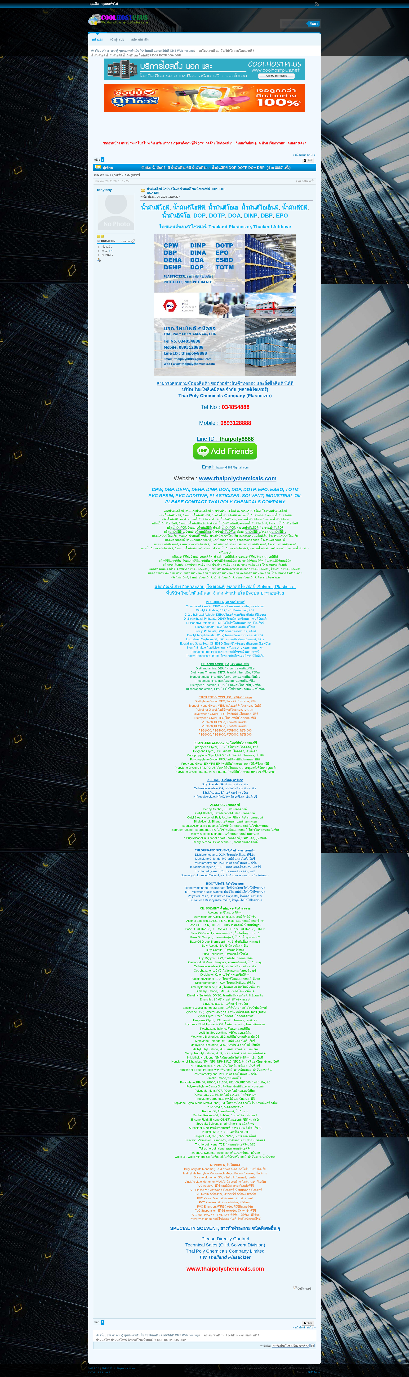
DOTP (249, 489)
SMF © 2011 (108, 1368)
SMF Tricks (314, 1372)
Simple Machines (125, 1368)
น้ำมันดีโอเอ (175, 519)
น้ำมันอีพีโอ (176, 531)
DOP (236, 489)
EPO (263, 489)
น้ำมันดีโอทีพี (172, 515)
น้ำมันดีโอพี (176, 511)
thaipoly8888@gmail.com (232, 467)
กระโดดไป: (265, 1346)
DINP (211, 489)
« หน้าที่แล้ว (299, 155)
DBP (169, 489)
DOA (224, 489)
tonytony (104, 190)
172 (111, 251)
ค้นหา (314, 23)
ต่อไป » (311, 155)
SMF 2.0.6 (93, 1368)
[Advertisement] (204, 126)
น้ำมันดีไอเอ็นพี (167, 523)
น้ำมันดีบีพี (179, 527)
